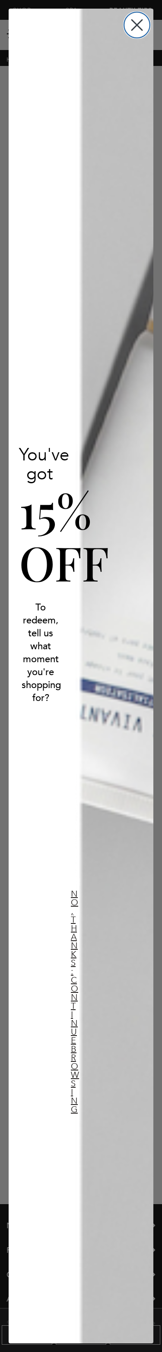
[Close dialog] (137, 25)
